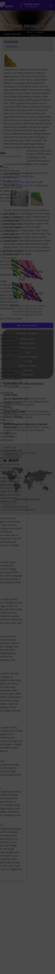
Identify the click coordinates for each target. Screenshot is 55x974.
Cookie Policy (7, 200)
